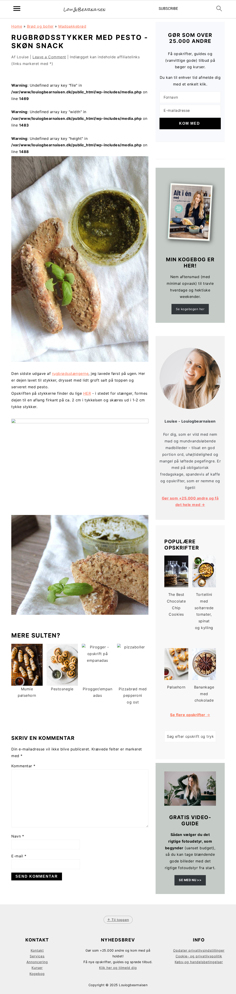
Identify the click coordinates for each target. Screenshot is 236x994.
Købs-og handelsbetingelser (199, 962)
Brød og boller (40, 26)
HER (87, 393)
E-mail (18, 856)
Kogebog (37, 974)
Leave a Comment (49, 57)
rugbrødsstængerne (70, 373)
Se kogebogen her (190, 309)
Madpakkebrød (72, 26)
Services (37, 956)
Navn (17, 836)
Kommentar (23, 766)
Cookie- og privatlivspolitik (199, 956)
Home (16, 26)
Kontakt (37, 950)
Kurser (37, 968)
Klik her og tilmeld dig (118, 968)
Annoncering (37, 962)
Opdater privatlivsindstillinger (198, 950)
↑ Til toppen (118, 920)
